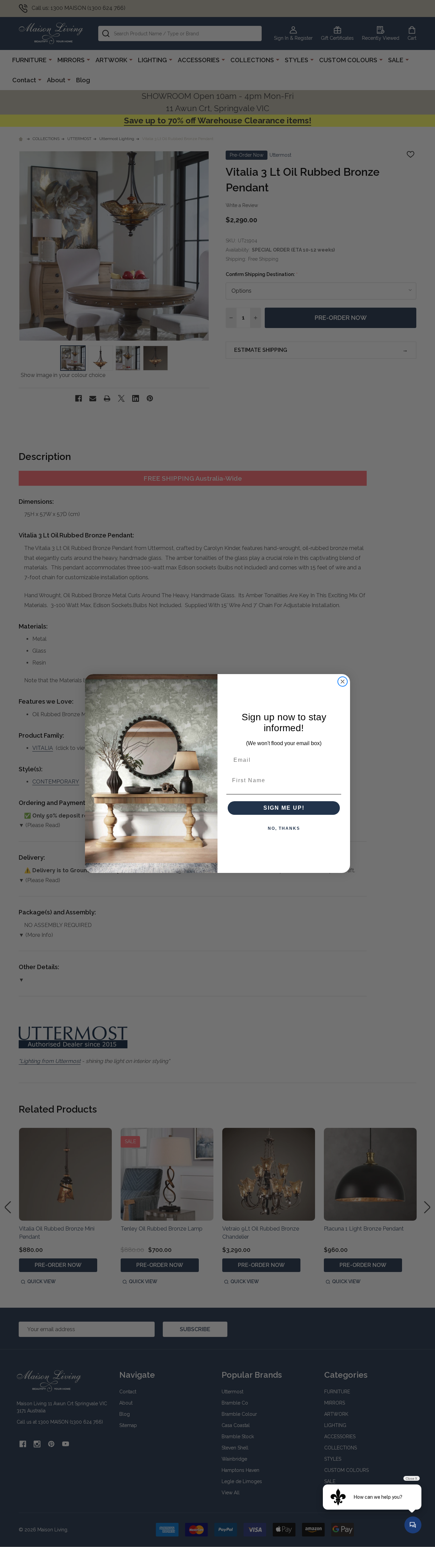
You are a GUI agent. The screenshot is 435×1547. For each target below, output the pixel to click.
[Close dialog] (342, 681)
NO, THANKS (284, 828)
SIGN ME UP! (283, 808)
